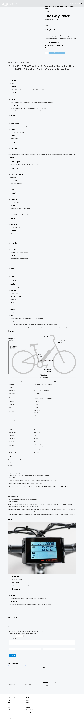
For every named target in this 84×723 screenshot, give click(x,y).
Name (10, 646)
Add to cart (56, 52)
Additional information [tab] (19, 62)
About (65, 3)
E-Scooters (28, 702)
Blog (9, 709)
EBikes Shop (7, 4)
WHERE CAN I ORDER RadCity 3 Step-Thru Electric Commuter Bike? (55, 486)
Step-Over (28, 711)
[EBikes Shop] (3, 1)
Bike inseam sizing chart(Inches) (15, 459)
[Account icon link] (81, 3)
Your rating (12, 636)
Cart (8, 705)
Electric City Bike (56, 55)
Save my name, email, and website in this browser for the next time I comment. (25, 652)
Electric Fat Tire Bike (30, 707)
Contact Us (70, 3)
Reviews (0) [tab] (27, 62)
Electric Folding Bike (30, 709)
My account (10, 703)
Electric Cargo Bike (29, 703)
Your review (12, 639)
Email (44, 646)
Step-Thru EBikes (29, 712)
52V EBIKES (28, 700)
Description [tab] (10, 62)
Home (9, 700)
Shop (16, 3)
